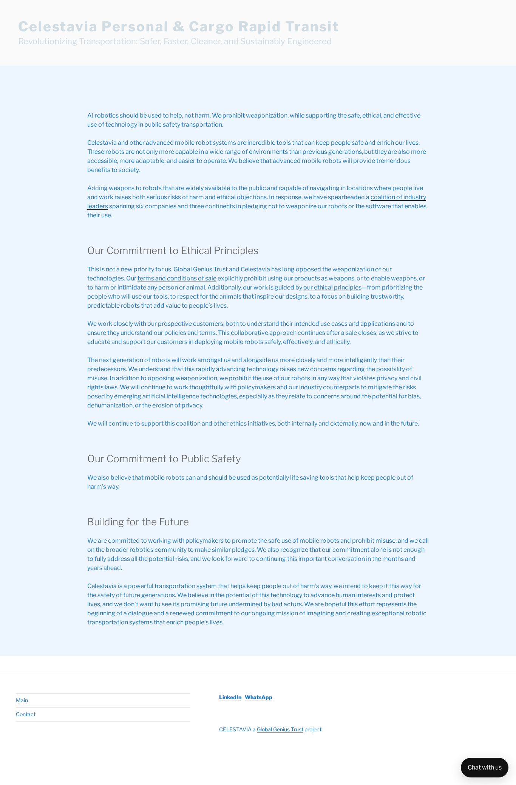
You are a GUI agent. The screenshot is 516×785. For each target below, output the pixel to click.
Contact (26, 714)
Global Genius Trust (280, 729)
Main (22, 700)
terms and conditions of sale (176, 278)
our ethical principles (332, 287)
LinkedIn (230, 697)
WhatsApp (258, 697)
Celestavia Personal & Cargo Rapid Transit (179, 26)
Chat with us (485, 767)
